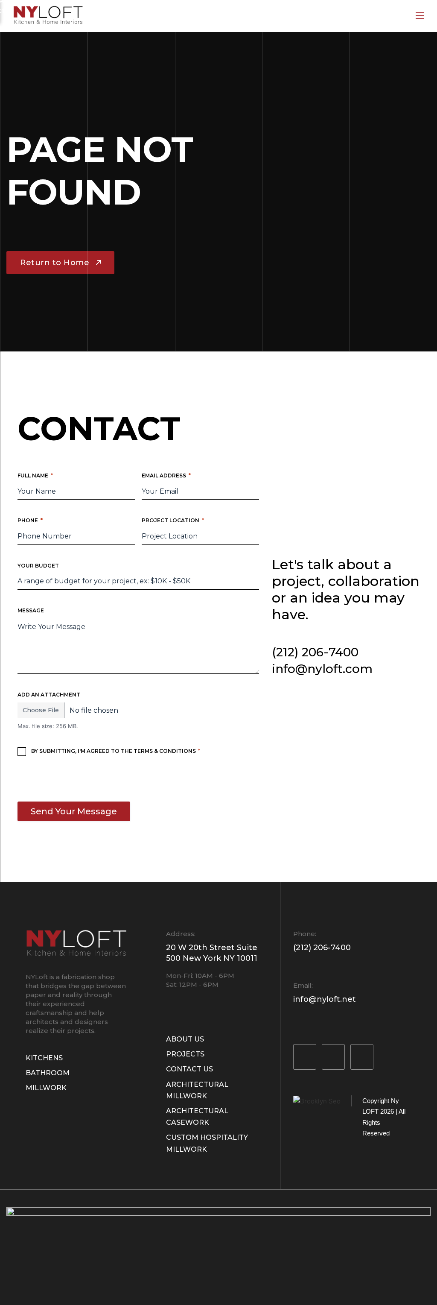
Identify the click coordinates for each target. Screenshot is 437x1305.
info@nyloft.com (322, 668)
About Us (185, 1039)
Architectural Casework (197, 1117)
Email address (166, 475)
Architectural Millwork (197, 1090)
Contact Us (189, 1069)
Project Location (173, 520)
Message (30, 610)
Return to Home (54, 262)
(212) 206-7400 (315, 652)
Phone (30, 520)
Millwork (46, 1088)
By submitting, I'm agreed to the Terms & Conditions (115, 751)
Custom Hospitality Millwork (207, 1143)
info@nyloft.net (324, 999)
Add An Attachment (48, 694)
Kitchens (44, 1058)
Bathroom (48, 1073)
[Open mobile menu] (420, 15)
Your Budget (38, 565)
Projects (185, 1054)
